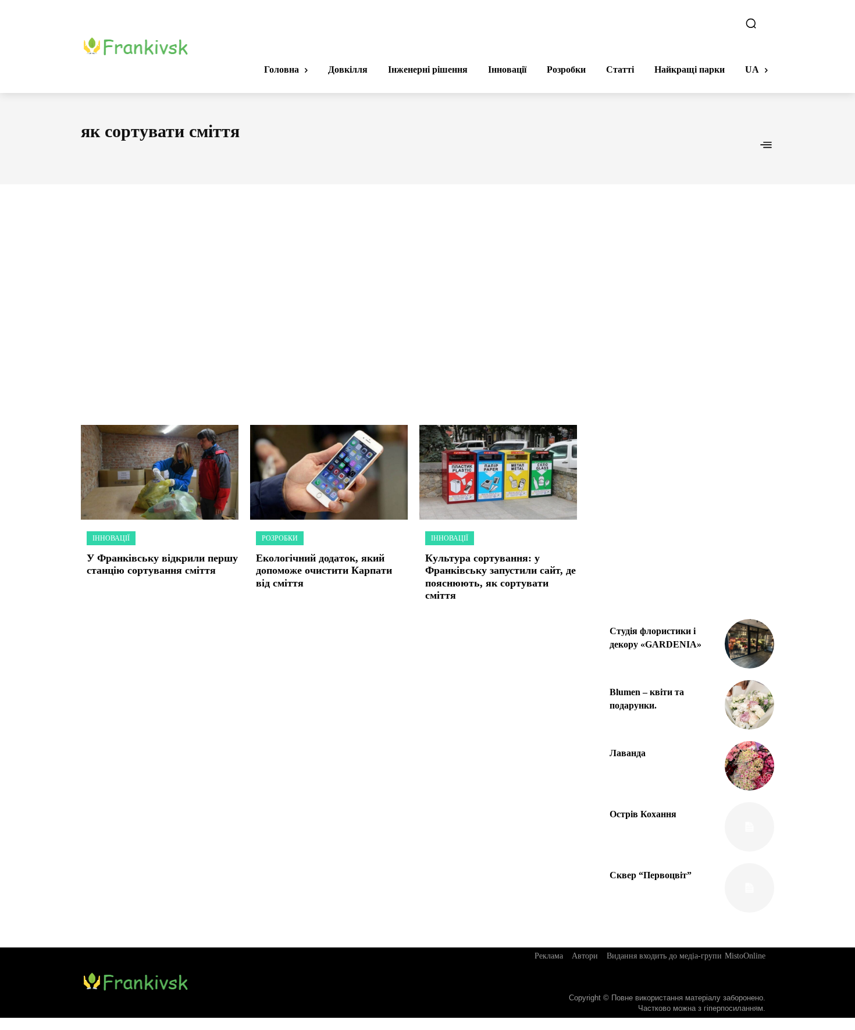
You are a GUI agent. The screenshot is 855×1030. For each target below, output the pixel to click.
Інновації (111, 538)
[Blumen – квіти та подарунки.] (749, 704)
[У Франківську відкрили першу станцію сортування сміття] (159, 472)
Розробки (280, 538)
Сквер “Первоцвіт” (651, 875)
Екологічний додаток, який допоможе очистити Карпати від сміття (324, 570)
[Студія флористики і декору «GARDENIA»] (749, 643)
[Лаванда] (749, 766)
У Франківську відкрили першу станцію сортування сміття (162, 564)
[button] (751, 23)
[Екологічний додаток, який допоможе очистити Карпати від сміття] (329, 472)
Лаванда (628, 753)
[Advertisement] (427, 291)
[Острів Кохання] (749, 827)
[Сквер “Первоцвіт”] (749, 888)
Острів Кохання (643, 814)
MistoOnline (745, 956)
